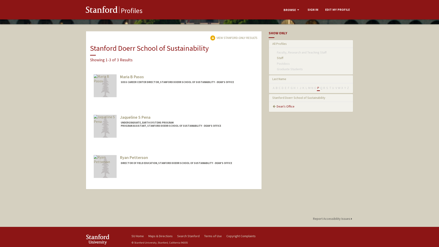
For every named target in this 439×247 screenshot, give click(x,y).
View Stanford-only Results (236, 38)
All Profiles (279, 44)
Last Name (279, 79)
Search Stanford (188, 236)
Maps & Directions (160, 236)
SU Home (137, 236)
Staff (280, 58)
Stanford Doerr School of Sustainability (298, 98)
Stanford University (105, 239)
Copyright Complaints (241, 236)
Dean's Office (285, 106)
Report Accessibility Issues (332, 219)
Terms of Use (213, 236)
